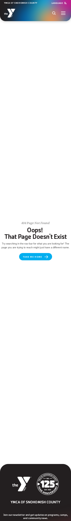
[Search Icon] (54, 13)
